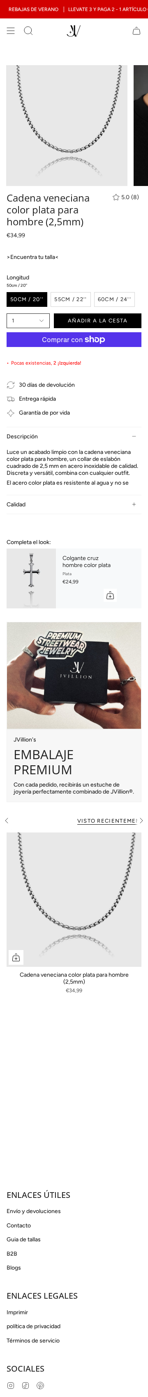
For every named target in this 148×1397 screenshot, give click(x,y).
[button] (28, 30)
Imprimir (17, 1312)
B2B (12, 1253)
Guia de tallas (24, 1239)
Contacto (19, 1225)
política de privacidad (33, 1326)
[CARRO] (136, 30)
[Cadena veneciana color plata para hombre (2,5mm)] (74, 899)
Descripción (22, 436)
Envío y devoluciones (34, 1211)
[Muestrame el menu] (11, 30)
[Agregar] (110, 595)
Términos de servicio (33, 1340)
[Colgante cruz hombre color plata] (31, 579)
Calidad (16, 504)
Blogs (14, 1267)
